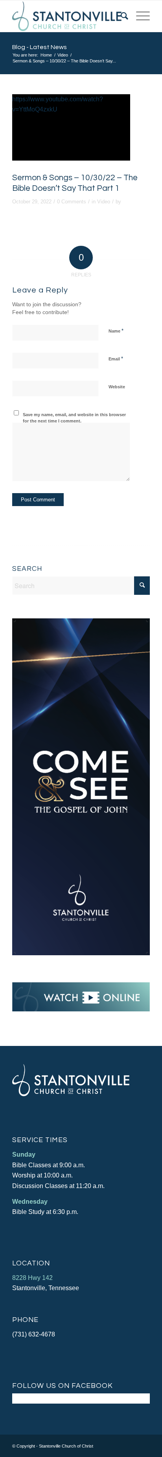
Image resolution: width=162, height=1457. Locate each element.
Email (116, 359)
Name (116, 331)
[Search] (120, 16)
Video (103, 202)
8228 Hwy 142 (32, 1277)
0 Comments (71, 202)
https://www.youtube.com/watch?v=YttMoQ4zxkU (57, 104)
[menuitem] (120, 16)
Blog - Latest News (39, 47)
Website (117, 386)
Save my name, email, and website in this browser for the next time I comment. (74, 418)
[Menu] (139, 16)
